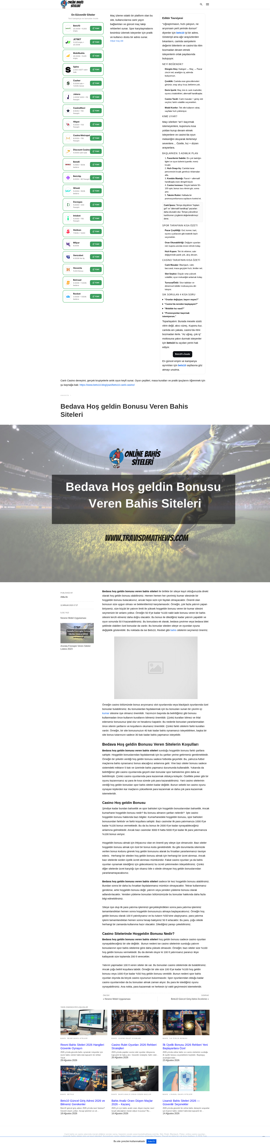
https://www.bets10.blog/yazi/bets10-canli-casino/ (107, 385)
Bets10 (70, 1094)
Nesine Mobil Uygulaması (73, 618)
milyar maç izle (116, 41)
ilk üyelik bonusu (178, 1038)
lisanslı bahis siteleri (181, 1094)
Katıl (97, 28)
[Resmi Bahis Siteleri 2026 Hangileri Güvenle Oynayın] (83, 1022)
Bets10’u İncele (182, 354)
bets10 (180, 32)
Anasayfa (64, 395)
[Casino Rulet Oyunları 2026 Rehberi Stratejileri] (135, 1022)
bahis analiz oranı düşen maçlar (134, 1094)
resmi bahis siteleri (77, 1038)
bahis (173, 630)
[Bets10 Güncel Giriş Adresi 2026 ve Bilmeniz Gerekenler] (83, 1078)
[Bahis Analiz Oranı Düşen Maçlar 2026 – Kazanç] (135, 1078)
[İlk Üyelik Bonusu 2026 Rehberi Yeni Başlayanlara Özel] (186, 1022)
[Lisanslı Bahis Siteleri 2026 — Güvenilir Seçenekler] (186, 1078)
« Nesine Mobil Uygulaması (116, 999)
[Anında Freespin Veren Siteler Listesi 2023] (77, 633)
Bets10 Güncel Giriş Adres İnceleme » (190, 999)
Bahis (63, 1038)
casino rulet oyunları (129, 1038)
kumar (105, 713)
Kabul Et (151, 1141)
